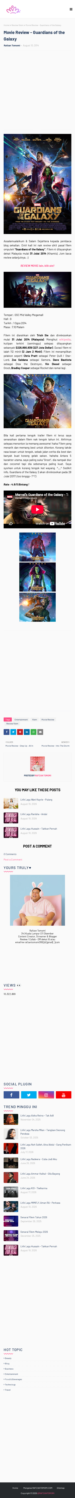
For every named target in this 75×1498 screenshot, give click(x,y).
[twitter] (29, 1094)
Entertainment (21, 719)
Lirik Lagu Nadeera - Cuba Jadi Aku (38, 1159)
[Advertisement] (37, 90)
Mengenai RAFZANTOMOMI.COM (37, 1488)
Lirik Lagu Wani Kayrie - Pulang (36, 799)
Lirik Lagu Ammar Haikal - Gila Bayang (40, 1173)
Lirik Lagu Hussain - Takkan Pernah (38, 828)
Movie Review (48, 719)
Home (6, 25)
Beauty (8, 1358)
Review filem (17, 25)
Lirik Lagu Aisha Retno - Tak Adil (37, 1115)
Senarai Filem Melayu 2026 (34, 1231)
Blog (7, 1363)
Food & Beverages (13, 1379)
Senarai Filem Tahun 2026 (33, 1217)
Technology (10, 1384)
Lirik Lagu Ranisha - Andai (33, 814)
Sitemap (61, 1488)
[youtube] (64, 1094)
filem (34, 719)
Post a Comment (13, 859)
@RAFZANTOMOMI (45, 1493)
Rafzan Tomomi (12, 45)
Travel (8, 1389)
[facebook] (11, 1094)
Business (9, 1368)
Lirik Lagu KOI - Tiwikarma (33, 1188)
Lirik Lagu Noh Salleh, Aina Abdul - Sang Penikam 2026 (45, 1146)
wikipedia (65, 339)
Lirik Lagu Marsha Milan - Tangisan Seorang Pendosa (42, 1132)
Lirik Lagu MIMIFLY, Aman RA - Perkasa (40, 1202)
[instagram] (46, 1094)
